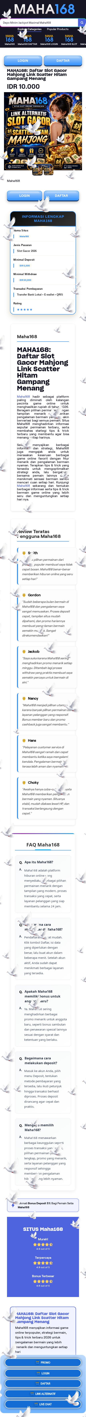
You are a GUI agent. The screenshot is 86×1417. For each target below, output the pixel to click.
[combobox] (39, 23)
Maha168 (23, 396)
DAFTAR (63, 60)
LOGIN (23, 60)
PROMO (45, 1361)
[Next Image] (79, 131)
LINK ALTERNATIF (45, 1394)
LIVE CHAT (45, 1405)
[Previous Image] (7, 131)
